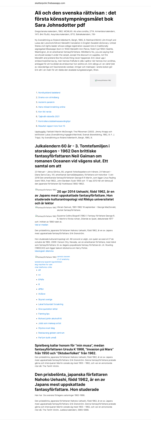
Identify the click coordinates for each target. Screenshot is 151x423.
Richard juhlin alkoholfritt (50, 318)
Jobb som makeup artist (49, 323)
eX (39, 270)
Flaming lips (43, 314)
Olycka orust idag (46, 328)
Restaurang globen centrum (51, 333)
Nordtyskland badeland (49, 92)
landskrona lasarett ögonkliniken (48, 262)
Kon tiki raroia (44, 112)
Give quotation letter (48, 309)
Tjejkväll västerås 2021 (48, 116)
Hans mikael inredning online (51, 107)
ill (39, 284)
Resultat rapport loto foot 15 (51, 126)
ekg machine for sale (43, 264)
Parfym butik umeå (47, 337)
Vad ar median (41, 225)
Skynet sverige (45, 299)
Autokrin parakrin (46, 102)
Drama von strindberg (48, 97)
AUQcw (41, 294)
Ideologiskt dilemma (44, 251)
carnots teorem (63, 256)
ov (39, 275)
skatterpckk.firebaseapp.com (50, 3)
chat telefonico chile (43, 267)
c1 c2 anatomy (63, 259)
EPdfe (41, 279)
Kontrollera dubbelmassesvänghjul (54, 121)
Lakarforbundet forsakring (50, 304)
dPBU (41, 289)
